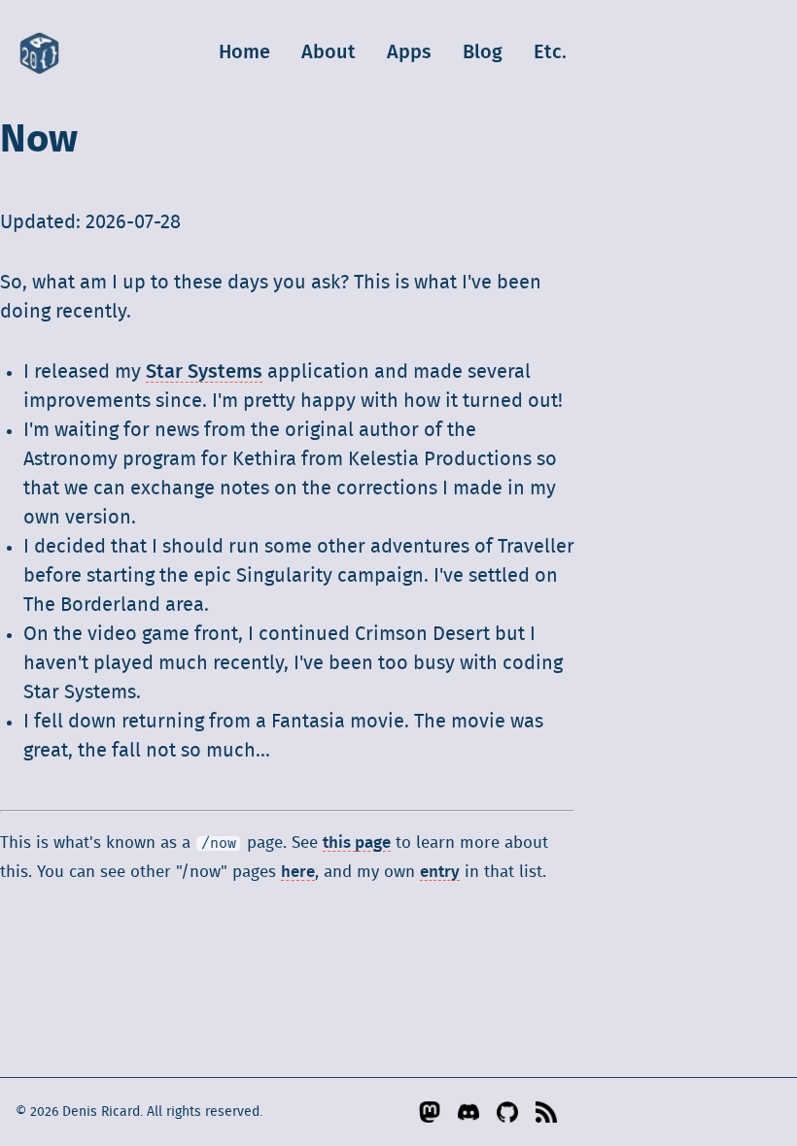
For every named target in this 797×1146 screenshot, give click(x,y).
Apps (409, 52)
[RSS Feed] (547, 1112)
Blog (482, 52)
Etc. (550, 52)
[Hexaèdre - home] (39, 52)
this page (357, 843)
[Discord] (469, 1112)
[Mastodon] (430, 1112)
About (328, 52)
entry (440, 872)
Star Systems (204, 372)
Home (244, 52)
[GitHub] (508, 1112)
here (298, 872)
